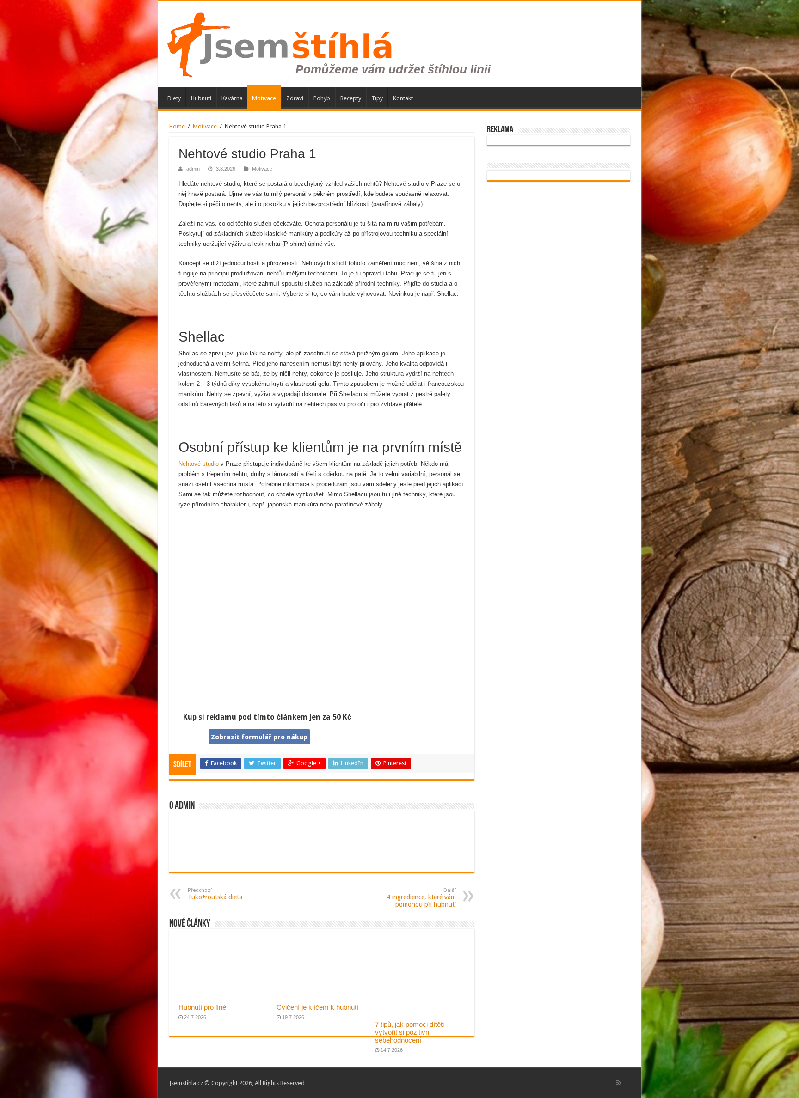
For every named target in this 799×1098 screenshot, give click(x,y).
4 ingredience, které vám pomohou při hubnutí (421, 897)
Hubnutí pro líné (202, 1007)
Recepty (350, 98)
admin (193, 168)
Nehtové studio (198, 463)
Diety (174, 98)
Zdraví (294, 98)
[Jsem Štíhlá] (330, 42)
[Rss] (618, 1082)
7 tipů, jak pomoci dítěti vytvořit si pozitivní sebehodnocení (409, 1032)
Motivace (264, 98)
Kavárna (232, 98)
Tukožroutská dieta (215, 894)
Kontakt (403, 98)
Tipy (377, 98)
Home (177, 126)
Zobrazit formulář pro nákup (259, 737)
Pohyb (321, 98)
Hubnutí (201, 98)
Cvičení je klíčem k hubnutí (317, 1007)
